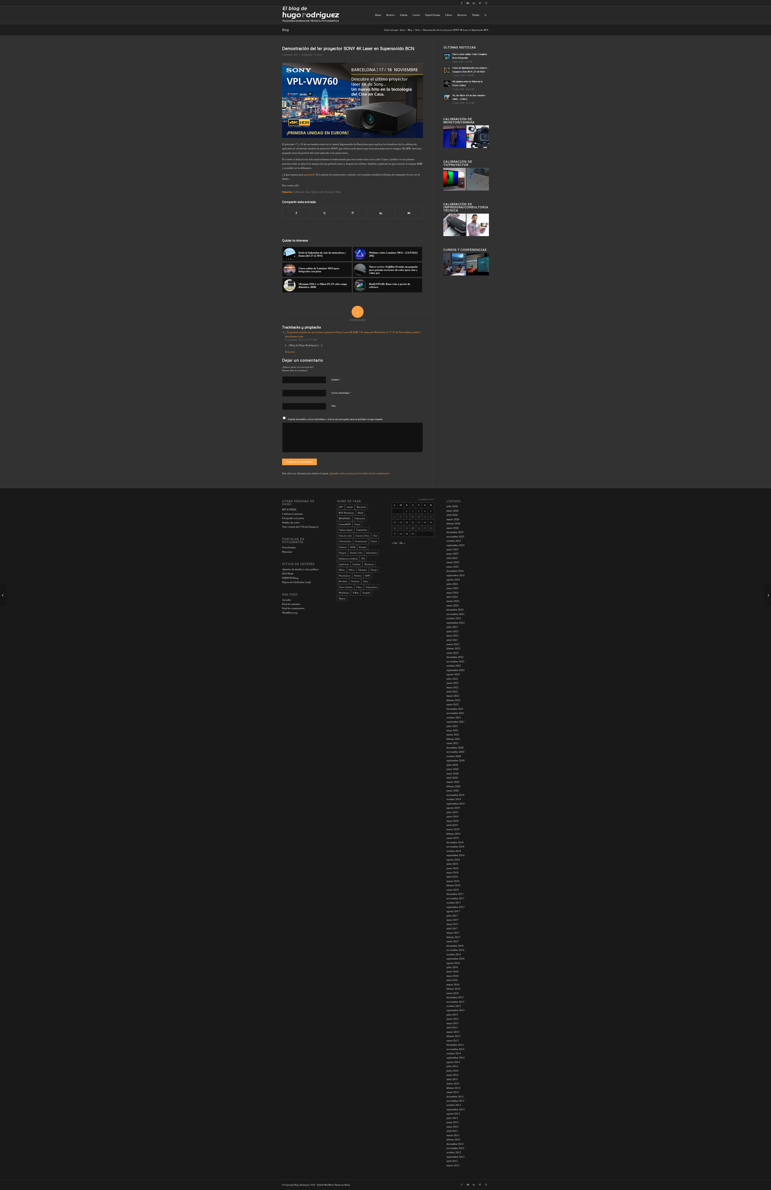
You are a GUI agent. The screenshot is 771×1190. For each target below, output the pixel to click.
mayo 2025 (453, 553)
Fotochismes (289, 547)
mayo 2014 (453, 1075)
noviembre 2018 (455, 846)
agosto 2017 (453, 911)
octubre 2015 (454, 1006)
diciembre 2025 (455, 532)
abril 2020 (452, 777)
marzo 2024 (453, 601)
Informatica (371, 552)
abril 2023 (452, 640)
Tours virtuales (345, 586)
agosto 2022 (453, 674)
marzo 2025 (453, 562)
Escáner (362, 547)
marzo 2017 (453, 932)
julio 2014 (452, 1066)
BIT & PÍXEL (289, 509)
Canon (357, 524)
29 (407, 533)
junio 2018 (453, 868)
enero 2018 (453, 889)
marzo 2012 (453, 1165)
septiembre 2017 (456, 907)
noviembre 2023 (455, 614)
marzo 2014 (453, 1083)
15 (407, 522)
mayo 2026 (453, 510)
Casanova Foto (362, 535)
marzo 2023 (453, 644)
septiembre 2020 (456, 760)
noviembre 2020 (455, 752)
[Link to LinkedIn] (474, 3)
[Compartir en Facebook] (296, 213)
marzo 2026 (453, 519)
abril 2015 (452, 1027)
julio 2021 (452, 726)
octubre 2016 (454, 954)
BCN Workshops (346, 512)
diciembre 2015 (455, 997)
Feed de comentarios (293, 608)
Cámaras (343, 547)
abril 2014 (452, 1079)
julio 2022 (452, 678)
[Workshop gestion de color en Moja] (3, 595)
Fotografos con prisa (293, 518)
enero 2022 (453, 704)
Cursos (374, 541)
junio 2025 (453, 549)
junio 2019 (453, 816)
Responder (290, 351)
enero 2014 (453, 1092)
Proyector (329, 191)
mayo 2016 (453, 976)
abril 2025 (452, 558)
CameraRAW (345, 524)
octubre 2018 (454, 851)
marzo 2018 (453, 881)
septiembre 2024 (456, 575)
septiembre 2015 (456, 1010)
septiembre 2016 (456, 958)
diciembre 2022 (455, 657)
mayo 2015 (453, 1023)
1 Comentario (306, 54)
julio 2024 (452, 584)
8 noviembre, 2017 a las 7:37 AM (301, 339)
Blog (285, 30)
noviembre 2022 (455, 661)
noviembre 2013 (455, 1100)
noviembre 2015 (455, 1001)
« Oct (395, 543)
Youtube (366, 592)
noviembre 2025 (455, 536)
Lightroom (344, 564)
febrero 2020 (453, 786)
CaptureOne (361, 529)
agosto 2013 (453, 1113)
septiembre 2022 (456, 670)
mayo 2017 (453, 924)
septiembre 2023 (456, 622)
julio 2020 (452, 765)
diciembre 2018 (455, 842)
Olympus (362, 569)
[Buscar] (485, 15)
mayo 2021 (453, 730)
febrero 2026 (453, 523)
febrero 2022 (453, 700)
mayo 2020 (453, 773)
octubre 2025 (454, 540)
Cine (307, 191)
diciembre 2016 (455, 945)
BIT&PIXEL (345, 518)
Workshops (344, 592)
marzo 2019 (453, 829)
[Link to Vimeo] (480, 3)
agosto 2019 (453, 808)
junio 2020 (453, 769)
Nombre (336, 379)
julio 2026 (452, 506)
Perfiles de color (290, 522)
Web (333, 406)
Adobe (350, 506)
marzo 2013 (453, 1135)
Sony (365, 581)
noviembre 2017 (455, 898)
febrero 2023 (453, 648)
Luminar (357, 564)
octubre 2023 (454, 618)
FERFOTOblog (290, 578)
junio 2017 (453, 920)
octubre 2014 (454, 1053)
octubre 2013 (454, 1105)
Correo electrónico (341, 393)
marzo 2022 (453, 695)
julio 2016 (452, 967)
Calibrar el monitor (292, 514)
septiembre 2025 (456, 545)
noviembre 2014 (455, 1049)
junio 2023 (453, 631)
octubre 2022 (454, 665)
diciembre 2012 (455, 1144)
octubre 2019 (454, 799)
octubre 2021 (454, 717)
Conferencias (361, 541)
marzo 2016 (453, 984)
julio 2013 (452, 1118)
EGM (352, 547)
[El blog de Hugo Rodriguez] (310, 15)
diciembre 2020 (455, 747)
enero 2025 (453, 566)
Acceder (286, 600)
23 (413, 528)
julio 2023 (452, 627)
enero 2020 (453, 790)
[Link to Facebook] (462, 3)
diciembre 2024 (455, 571)
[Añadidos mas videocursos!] (768, 595)
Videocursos (371, 586)
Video (338, 191)
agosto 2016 (453, 963)
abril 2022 (452, 691)
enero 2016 (453, 993)
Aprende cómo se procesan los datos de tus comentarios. (359, 473)
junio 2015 (453, 1019)
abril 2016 (452, 980)
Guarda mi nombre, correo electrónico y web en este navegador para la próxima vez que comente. (335, 419)
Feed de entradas (291, 604)
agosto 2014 (453, 1062)
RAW (367, 575)
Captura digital (345, 529)
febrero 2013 (453, 1139)
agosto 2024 (453, 579)
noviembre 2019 (455, 795)
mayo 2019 (453, 821)
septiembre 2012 (456, 1156)
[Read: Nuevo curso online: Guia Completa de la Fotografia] (447, 56)
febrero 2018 (453, 885)
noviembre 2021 (455, 713)
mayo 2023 (453, 635)
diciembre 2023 (455, 609)
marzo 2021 (453, 734)
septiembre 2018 (456, 855)
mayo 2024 (453, 592)
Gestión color (317, 191)
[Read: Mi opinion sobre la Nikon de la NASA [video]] (447, 83)
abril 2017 (452, 928)
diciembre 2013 (455, 1096)
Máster (342, 569)
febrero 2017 (453, 937)
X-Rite (356, 592)
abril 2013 (452, 1131)
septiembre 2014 (456, 1057)
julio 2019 (452, 812)
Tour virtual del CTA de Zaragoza (300, 526)
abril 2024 (452, 597)
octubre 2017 (454, 902)
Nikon (352, 569)
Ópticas (342, 598)
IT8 (363, 558)
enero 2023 (453, 653)
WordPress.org (290, 612)
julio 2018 (452, 864)
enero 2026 (453, 528)
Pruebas (357, 575)
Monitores (369, 564)
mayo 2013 (453, 1126)
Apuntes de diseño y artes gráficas (300, 569)
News (319, 54)
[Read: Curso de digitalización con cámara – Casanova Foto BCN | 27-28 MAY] (447, 70)
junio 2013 (453, 1122)
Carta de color (345, 535)
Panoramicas (344, 575)
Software (355, 581)
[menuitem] (378, 15)
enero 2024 (453, 605)
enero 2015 (453, 1040)
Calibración (298, 191)
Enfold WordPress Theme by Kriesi (333, 1184)
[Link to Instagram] (486, 3)
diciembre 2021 (455, 709)
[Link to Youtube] (468, 3)
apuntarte (309, 174)
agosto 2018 (453, 859)
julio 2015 (452, 1014)
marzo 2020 (453, 782)
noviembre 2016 (455, 950)
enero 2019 (453, 838)
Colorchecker (345, 541)
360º (341, 506)
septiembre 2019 (456, 803)
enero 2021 (453, 743)
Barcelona (361, 506)
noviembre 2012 (455, 1148)
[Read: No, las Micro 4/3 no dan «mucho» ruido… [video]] (447, 97)
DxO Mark (288, 573)
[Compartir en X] (325, 213)
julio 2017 (452, 915)
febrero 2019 (453, 833)
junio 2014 (453, 1070)
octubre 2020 (454, 756)
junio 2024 (453, 588)
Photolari (287, 552)
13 (395, 522)
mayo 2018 (453, 872)
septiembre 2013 (456, 1109)
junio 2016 (453, 971)
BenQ (360, 512)
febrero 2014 (453, 1088)
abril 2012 (452, 1161)
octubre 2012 (454, 1152)
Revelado (343, 581)
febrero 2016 (453, 988)
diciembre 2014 (455, 1044)
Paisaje (374, 569)
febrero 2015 (453, 1036)
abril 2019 (452, 825)
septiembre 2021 (456, 721)
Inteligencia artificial (348, 558)
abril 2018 (452, 876)
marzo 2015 (453, 1032)
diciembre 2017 (455, 894)
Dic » (402, 543)
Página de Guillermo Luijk (296, 582)
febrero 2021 (453, 739)
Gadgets (342, 552)
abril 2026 (452, 515)
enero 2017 (453, 941)
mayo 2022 (453, 687)
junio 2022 (453, 683)
